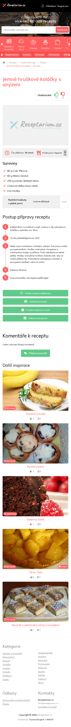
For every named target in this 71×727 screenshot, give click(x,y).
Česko (43, 62)
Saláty (6, 679)
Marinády (39, 54)
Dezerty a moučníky (12, 653)
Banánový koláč (35, 414)
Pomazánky (54, 54)
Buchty (41, 671)
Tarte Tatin (36, 572)
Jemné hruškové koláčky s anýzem (23, 66)
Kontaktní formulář (47, 707)
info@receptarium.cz (48, 703)
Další (64, 202)
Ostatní (6, 668)
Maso (41, 682)
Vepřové (42, 679)
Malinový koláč (35, 519)
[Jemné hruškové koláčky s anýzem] (35, 125)
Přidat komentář (37, 353)
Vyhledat (62, 29)
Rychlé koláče (35, 466)
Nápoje (6, 661)
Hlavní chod (8, 657)
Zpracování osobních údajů (16, 700)
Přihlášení (50, 6)
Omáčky (7, 664)
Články (6, 704)
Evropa (12, 62)
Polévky (6, 672)
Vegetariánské (12, 54)
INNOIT (50, 719)
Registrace (63, 6)
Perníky (41, 675)
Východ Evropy (28, 62)
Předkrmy (7, 675)
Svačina (26, 54)
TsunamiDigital (36, 719)
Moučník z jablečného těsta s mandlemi (35, 625)
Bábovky (42, 667)
